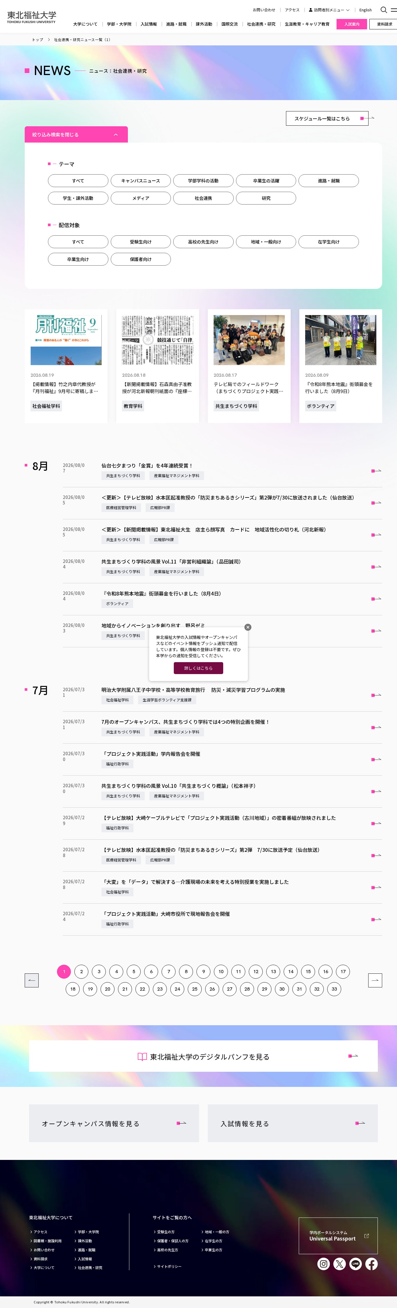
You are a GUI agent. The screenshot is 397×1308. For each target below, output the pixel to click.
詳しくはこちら (198, 668)
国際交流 (229, 24)
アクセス (292, 10)
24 (177, 989)
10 (220, 971)
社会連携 (203, 198)
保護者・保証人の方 (173, 1240)
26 (212, 989)
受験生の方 (166, 1231)
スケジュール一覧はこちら (322, 118)
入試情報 (149, 24)
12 (255, 971)
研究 (266, 198)
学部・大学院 (119, 24)
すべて (78, 180)
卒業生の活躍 (266, 180)
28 (247, 989)
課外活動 (204, 24)
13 (273, 971)
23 (159, 989)
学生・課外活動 (78, 198)
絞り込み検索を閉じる (55, 134)
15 (308, 971)
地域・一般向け (266, 242)
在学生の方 (213, 1240)
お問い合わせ (44, 1249)
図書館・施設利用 (48, 1240)
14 (290, 971)
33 (334, 989)
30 (282, 989)
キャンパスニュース (140, 180)
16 (325, 971)
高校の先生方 (167, 1249)
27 (229, 989)
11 (238, 971)
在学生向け (329, 242)
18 (72, 989)
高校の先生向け (203, 242)
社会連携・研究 (261, 24)
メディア (140, 198)
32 (316, 989)
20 (107, 989)
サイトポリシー (169, 1266)
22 (142, 989)
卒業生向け (78, 259)
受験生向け (141, 242)
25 (194, 989)
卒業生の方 (213, 1249)
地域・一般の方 (217, 1231)
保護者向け (141, 259)
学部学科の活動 (203, 180)
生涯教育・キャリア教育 (307, 24)
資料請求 (41, 1259)
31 (299, 989)
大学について (85, 24)
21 (125, 989)
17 (343, 971)
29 (264, 989)
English (366, 10)
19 (90, 989)
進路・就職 (176, 24)
